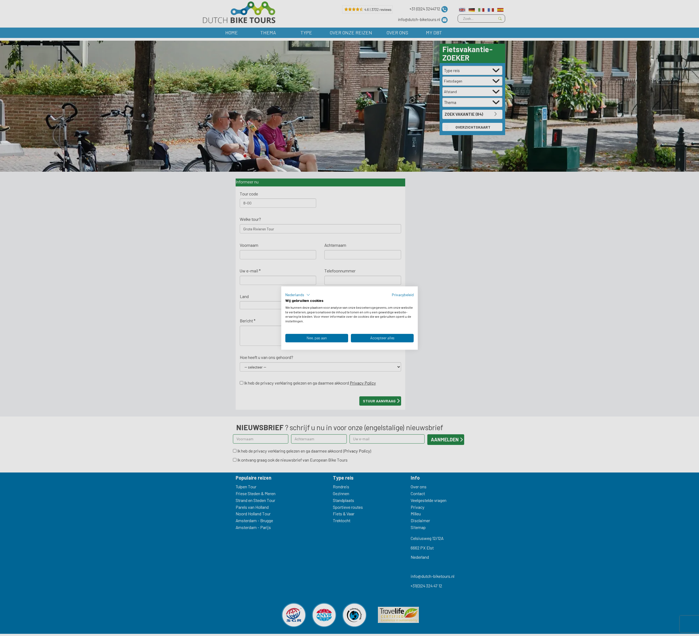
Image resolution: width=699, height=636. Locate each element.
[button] (297, 295)
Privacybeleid (403, 294)
